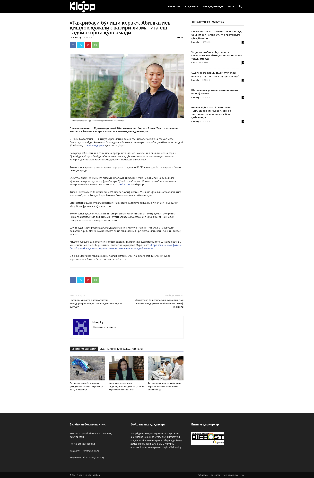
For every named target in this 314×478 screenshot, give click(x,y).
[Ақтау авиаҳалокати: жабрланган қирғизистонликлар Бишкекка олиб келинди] (165, 368)
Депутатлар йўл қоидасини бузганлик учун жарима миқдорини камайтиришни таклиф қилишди (159, 303)
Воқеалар (191, 6)
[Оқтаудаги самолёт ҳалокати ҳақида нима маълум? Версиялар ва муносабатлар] (87, 368)
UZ (229, 6)
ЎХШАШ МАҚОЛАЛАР (84, 349)
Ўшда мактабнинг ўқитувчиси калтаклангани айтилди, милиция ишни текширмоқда (216, 55)
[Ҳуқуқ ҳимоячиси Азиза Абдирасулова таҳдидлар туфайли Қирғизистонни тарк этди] (126, 368)
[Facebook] (73, 45)
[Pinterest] (88, 45)
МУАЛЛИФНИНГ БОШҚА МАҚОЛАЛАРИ (121, 349)
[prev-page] (72, 396)
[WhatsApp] (95, 45)
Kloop (194, 62)
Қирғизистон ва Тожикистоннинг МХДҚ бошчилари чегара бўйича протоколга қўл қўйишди (216, 35)
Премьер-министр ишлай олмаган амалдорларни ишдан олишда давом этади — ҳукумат (96, 303)
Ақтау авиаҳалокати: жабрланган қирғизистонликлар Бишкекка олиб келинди (165, 386)
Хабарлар (174, 6)
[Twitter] (80, 45)
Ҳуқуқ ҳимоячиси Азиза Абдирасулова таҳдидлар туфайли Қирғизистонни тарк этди (126, 386)
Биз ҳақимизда (213, 6)
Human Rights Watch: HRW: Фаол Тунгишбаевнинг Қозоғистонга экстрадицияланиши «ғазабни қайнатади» (211, 112)
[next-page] (77, 396)
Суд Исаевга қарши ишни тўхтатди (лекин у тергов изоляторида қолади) (215, 74)
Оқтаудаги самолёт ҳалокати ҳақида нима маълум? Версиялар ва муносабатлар (86, 386)
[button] (240, 6)
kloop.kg (77, 37)
